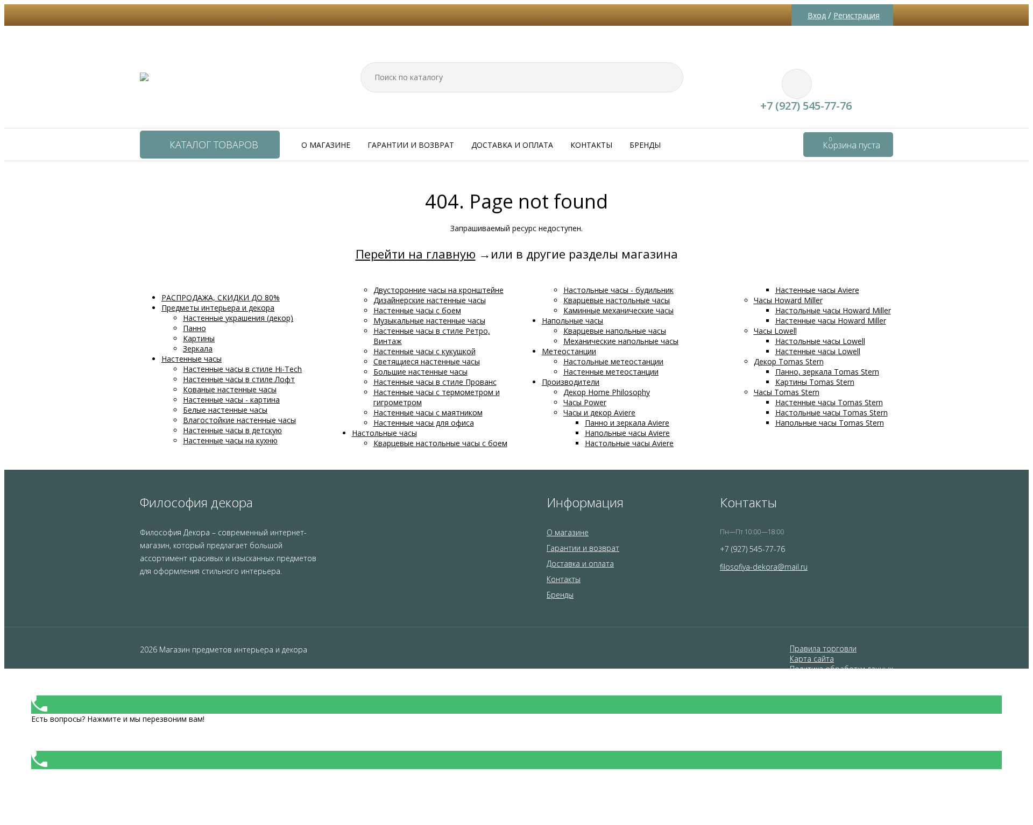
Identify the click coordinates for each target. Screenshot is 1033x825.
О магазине (325, 145)
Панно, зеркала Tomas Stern (827, 372)
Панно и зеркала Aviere (627, 423)
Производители (570, 382)
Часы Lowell (775, 331)
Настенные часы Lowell (817, 351)
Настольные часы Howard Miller (833, 310)
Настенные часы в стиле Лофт (239, 379)
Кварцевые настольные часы (616, 300)
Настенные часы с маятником (428, 412)
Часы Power (584, 402)
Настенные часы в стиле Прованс (435, 382)
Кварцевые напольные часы (614, 331)
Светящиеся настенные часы (426, 361)
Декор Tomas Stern (789, 361)
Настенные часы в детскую (232, 430)
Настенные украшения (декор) (238, 318)
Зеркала (198, 348)
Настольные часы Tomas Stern (831, 412)
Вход (817, 15)
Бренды (645, 145)
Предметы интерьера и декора (217, 308)
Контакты (591, 145)
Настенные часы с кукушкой (424, 351)
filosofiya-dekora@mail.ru (764, 567)
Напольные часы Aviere (627, 433)
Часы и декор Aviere (599, 412)
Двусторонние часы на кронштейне (438, 290)
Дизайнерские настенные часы (429, 300)
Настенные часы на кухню (230, 440)
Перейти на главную (416, 254)
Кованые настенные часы (230, 389)
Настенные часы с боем (417, 310)
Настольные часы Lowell (820, 341)
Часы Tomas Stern (786, 392)
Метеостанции (569, 351)
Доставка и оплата (512, 145)
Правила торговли (823, 648)
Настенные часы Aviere (817, 290)
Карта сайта (812, 659)
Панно (194, 328)
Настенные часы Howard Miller (830, 320)
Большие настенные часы (420, 372)
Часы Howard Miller (788, 300)
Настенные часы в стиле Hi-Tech (242, 369)
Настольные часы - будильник (618, 290)
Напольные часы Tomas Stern (829, 423)
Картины (199, 338)
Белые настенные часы (225, 410)
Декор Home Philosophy (606, 392)
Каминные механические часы (618, 310)
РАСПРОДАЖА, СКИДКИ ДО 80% (220, 297)
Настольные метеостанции (613, 361)
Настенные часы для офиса (423, 423)
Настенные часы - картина (231, 399)
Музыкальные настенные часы (429, 320)
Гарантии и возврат (410, 145)
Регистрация (856, 15)
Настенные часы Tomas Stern (829, 402)
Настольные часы (384, 433)
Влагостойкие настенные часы (239, 420)
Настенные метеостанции (611, 372)
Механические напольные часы (620, 341)
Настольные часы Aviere (629, 443)
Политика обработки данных (841, 669)
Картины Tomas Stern (814, 382)
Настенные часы (191, 359)
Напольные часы (572, 320)
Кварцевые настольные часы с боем (440, 443)
